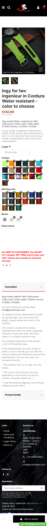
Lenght (5, 147)
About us (8, 445)
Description (11, 286)
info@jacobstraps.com (34, 464)
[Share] (3, 265)
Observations (8, 226)
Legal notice (10, 441)
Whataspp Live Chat (34, 524)
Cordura (5, 158)
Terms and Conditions (9, 436)
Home (6, 431)
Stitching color (9, 189)
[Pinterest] (10, 265)
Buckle (5, 214)
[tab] (23, 287)
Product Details (13, 394)
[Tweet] (7, 265)
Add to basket (31, 519)
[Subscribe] (42, 488)
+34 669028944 (34, 457)
